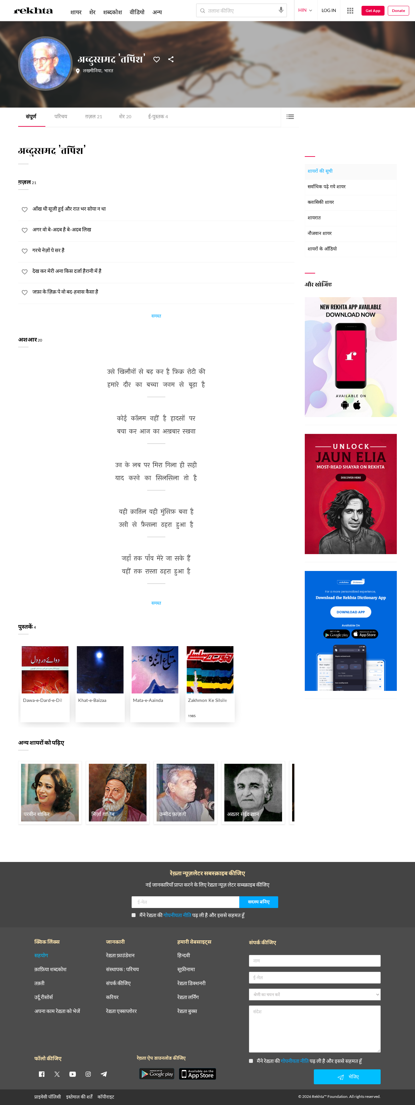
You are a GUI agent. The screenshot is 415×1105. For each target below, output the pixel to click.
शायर (75, 12)
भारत (108, 71)
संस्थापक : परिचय (122, 969)
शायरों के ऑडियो (322, 249)
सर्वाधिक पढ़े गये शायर (327, 187)
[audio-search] (281, 10)
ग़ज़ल (93, 117)
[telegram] (104, 1074)
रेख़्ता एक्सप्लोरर (121, 1011)
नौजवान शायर (320, 234)
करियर (112, 997)
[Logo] (33, 11)
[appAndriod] (156, 1074)
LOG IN (329, 10)
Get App (373, 10)
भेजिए (354, 1076)
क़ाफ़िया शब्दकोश (50, 969)
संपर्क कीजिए (118, 983)
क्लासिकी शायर (321, 203)
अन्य (157, 12)
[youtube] (72, 1074)
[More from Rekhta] (350, 11)
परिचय (60, 117)
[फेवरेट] (156, 59)
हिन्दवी (183, 955)
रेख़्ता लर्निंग (188, 997)
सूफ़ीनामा (186, 969)
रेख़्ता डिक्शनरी (191, 983)
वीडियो (137, 12)
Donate (398, 10)
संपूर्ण (31, 117)
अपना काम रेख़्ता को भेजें (57, 1011)
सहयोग (41, 955)
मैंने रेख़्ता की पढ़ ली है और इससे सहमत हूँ (191, 915)
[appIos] (197, 1074)
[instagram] (88, 1074)
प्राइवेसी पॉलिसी (47, 1096)
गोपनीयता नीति (177, 915)
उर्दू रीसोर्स (43, 997)
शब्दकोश (112, 12)
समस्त (156, 317)
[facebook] (41, 1074)
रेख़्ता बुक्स (187, 1011)
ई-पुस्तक (158, 117)
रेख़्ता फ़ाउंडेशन (120, 955)
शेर (125, 117)
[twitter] (57, 1074)
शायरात (314, 218)
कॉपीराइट (106, 1096)
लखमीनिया (92, 71)
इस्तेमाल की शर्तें (79, 1096)
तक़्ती (39, 983)
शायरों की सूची (320, 172)
